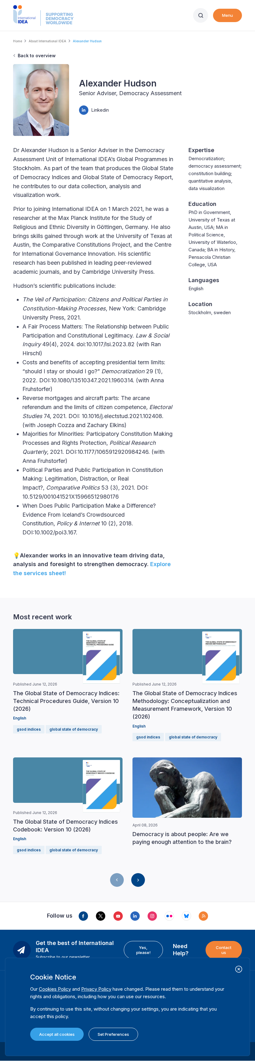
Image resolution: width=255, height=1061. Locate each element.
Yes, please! (143, 950)
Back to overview (37, 55)
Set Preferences (113, 1034)
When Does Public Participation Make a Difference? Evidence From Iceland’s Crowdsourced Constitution (89, 514)
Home (17, 41)
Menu (227, 15)
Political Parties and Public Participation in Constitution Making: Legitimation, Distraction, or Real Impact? (92, 479)
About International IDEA (47, 41)
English (19, 718)
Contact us (223, 950)
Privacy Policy (96, 989)
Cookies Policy (55, 989)
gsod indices (29, 729)
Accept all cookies (57, 1034)
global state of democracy (73, 729)
